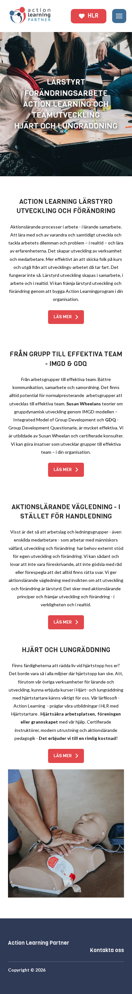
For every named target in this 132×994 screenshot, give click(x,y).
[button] (119, 16)
